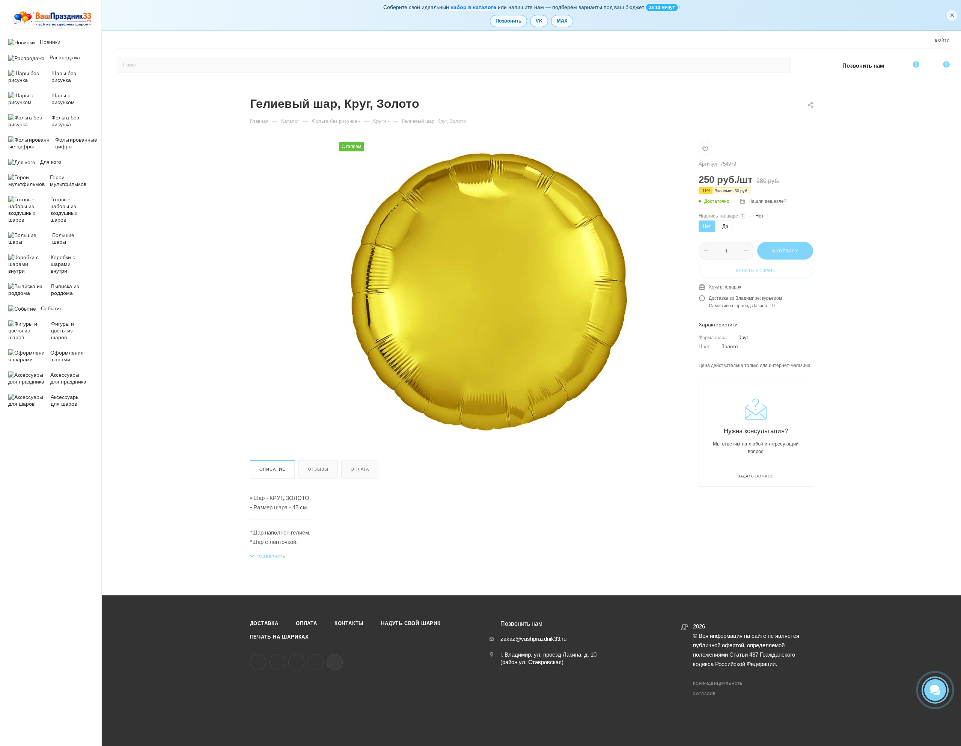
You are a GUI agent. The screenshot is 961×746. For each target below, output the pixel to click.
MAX (562, 21)
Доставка (264, 623)
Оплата (360, 469)
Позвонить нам (863, 65)
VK (539, 21)
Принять (57, 692)
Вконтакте (258, 662)
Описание (272, 469)
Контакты (349, 623)
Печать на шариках (279, 637)
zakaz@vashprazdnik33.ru (533, 639)
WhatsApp (315, 662)
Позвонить (508, 21)
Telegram (277, 662)
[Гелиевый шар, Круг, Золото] (489, 292)
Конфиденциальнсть (718, 683)
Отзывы (318, 469)
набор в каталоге (473, 7)
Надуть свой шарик (411, 623)
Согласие (704, 694)
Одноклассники (296, 662)
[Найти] (782, 64)
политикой (70, 673)
